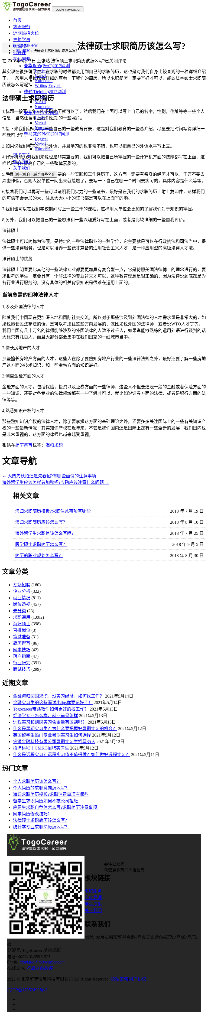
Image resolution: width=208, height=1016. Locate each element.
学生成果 (93, 904)
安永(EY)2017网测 (41, 112)
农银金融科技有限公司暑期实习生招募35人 (54, 741)
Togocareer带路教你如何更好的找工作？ (51, 709)
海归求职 (54, 445)
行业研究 (21, 662)
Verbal (40, 75)
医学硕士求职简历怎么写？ (41, 544)
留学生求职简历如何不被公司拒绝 (45, 801)
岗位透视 (21, 604)
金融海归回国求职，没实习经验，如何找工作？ (58, 696)
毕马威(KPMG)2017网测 (47, 134)
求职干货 (21, 155)
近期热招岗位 (26, 33)
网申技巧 (21, 649)
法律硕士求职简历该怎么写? (40, 820)
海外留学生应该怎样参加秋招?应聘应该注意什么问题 (55, 482)
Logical (41, 71)
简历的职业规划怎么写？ (39, 555)
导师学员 (21, 39)
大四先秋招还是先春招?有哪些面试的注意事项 (49, 476)
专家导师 (93, 897)
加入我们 (21, 161)
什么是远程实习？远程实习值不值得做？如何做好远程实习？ (71, 754)
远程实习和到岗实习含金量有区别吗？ (50, 722)
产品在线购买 (40, 968)
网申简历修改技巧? (31, 814)
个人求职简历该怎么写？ (37, 781)
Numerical (44, 80)
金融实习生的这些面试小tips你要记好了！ (53, 702)
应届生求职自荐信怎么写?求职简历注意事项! (56, 807)
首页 (17, 20)
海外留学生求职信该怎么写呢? (44, 533)
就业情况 (21, 597)
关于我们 (21, 168)
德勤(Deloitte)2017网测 (45, 91)
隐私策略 (119, 979)
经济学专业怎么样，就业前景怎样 (45, 715)
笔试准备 (21, 636)
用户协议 (137, 979)
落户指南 (21, 656)
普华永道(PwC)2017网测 (47, 65)
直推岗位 (21, 630)
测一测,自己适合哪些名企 (35, 174)
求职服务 (21, 26)
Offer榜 (20, 46)
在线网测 (21, 59)
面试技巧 (21, 669)
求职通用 (21, 617)
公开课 (19, 52)
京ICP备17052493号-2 (27, 990)
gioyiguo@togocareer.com (42, 962)
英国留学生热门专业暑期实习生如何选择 (52, 735)
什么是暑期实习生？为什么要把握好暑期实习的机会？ (65, 728)
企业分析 (21, 591)
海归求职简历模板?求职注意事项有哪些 (53, 511)
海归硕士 (21, 623)
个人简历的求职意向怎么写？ (41, 788)
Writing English (48, 85)
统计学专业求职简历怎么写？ (41, 827)
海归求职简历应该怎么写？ (41, 522)
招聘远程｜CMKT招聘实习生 (41, 748)
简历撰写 (23, 445)
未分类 (19, 610)
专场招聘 (21, 584)
